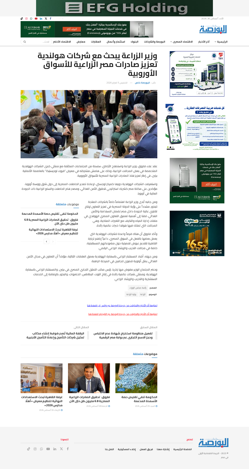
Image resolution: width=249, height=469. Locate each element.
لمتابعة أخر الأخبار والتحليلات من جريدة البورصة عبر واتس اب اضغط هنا (122, 305)
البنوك (134, 41)
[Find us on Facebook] (50, 18)
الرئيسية (222, 41)
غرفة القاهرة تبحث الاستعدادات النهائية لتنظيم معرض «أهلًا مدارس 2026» (53, 231)
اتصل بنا (109, 449)
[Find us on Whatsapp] (31, 18)
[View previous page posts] (53, 241)
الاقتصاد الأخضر (62, 41)
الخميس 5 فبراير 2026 (116, 82)
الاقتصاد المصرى (183, 41)
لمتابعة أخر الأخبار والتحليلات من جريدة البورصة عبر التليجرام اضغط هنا (122, 314)
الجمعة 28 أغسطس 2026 (97, 406)
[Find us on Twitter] (46, 18)
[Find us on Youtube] (36, 18)
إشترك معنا (163, 449)
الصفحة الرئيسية (182, 449)
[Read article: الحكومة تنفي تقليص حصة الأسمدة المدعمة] (136, 378)
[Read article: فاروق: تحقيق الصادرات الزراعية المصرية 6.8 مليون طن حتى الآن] (89, 378)
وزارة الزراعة (131, 294)
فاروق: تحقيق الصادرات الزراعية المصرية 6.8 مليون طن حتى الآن (51, 221)
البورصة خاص (142, 82)
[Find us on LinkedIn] (41, 18)
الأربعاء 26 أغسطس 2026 (50, 410)
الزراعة (142, 294)
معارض (81, 41)
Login (59, 18)
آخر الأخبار (203, 41)
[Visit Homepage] (213, 29)
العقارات (96, 41)
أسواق (121, 389)
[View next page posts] (46, 241)
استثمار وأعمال (116, 41)
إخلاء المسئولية (127, 449)
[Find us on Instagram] (26, 18)
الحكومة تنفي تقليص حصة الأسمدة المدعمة (50, 213)
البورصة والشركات (154, 41)
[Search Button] (23, 41)
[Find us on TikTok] (22, 19)
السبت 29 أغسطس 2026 (145, 406)
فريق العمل (146, 449)
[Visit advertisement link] (124, 8)
